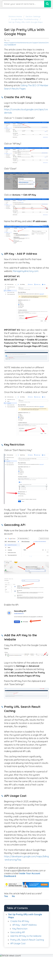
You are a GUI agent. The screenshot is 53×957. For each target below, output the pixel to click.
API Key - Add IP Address (24, 924)
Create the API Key (19, 921)
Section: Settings (33, 16)
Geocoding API (17, 932)
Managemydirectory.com (25, 271)
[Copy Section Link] (2, 97)
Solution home (15, 16)
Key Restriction (19, 928)
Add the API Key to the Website (25, 936)
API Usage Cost (18, 943)
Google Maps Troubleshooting (24, 19)
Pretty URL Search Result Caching (27, 939)
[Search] (47, 4)
